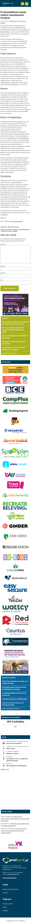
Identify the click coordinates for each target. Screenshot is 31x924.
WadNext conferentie (12, 753)
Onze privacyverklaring (9, 878)
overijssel (15, 229)
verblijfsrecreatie (6, 231)
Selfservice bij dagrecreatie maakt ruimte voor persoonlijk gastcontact (15, 819)
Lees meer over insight (9, 353)
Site (1, 280)
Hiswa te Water (10, 748)
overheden (7, 229)
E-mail (3, 273)
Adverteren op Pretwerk (10, 889)
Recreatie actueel (13, 227)
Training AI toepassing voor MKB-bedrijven (14, 699)
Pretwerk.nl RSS (8, 904)
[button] (22, 3)
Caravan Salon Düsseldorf (14, 743)
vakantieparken (24, 229)
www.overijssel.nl (17, 221)
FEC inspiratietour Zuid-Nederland (16, 766)
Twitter (5, 907)
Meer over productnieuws (10, 708)
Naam (2, 266)
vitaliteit (14, 231)
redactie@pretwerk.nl (13, 874)
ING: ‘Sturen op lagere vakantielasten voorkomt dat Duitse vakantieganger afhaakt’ (13, 330)
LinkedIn (5, 911)
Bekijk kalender (5, 769)
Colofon (5, 893)
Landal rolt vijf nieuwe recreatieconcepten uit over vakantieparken (13, 831)
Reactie (3, 244)
